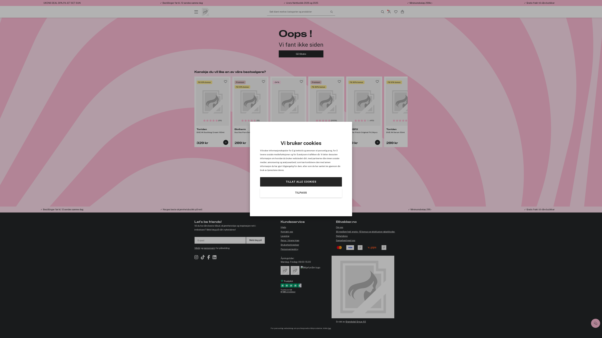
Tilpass (301, 192)
